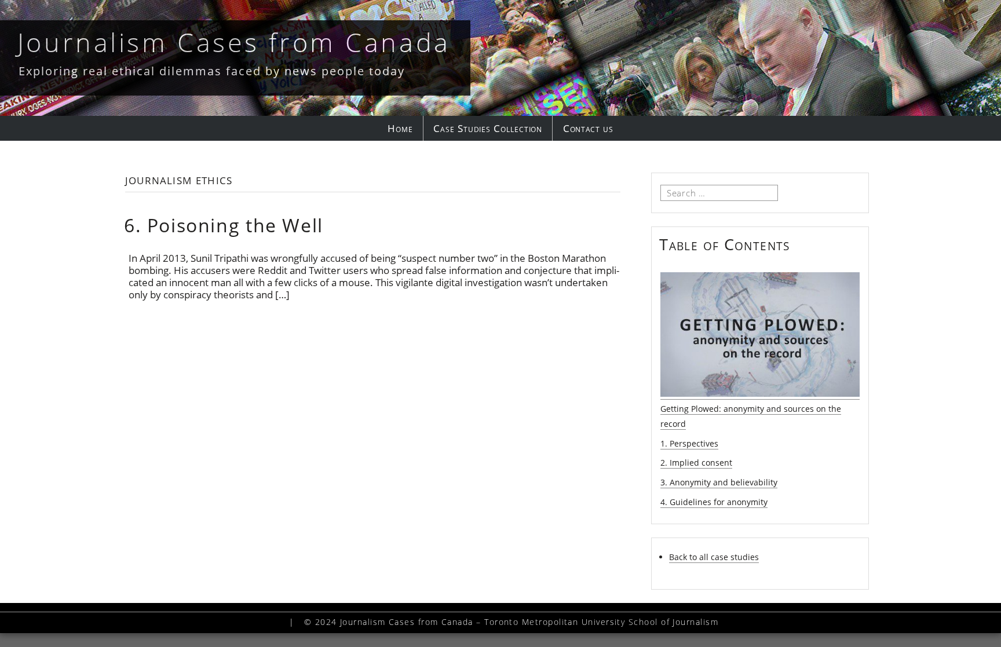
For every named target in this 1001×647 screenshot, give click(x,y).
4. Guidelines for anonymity (714, 501)
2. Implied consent (696, 462)
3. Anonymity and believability (718, 482)
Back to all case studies (714, 556)
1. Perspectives (689, 443)
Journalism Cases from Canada (234, 42)
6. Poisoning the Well (223, 225)
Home (400, 128)
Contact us (588, 128)
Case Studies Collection (487, 128)
